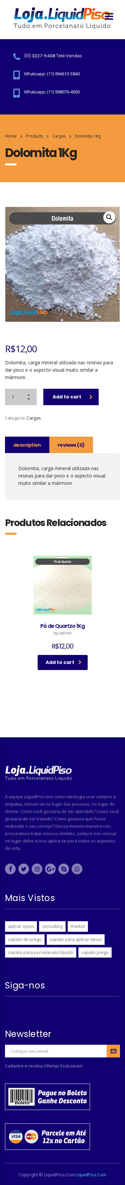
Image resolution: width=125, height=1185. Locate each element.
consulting (52, 926)
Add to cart (67, 396)
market (78, 926)
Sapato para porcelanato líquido (40, 952)
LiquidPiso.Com (91, 1175)
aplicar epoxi (21, 926)
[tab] (27, 445)
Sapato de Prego (25, 939)
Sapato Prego (95, 952)
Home (11, 136)
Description (27, 445)
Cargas (34, 418)
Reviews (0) (71, 445)
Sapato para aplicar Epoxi (76, 939)
